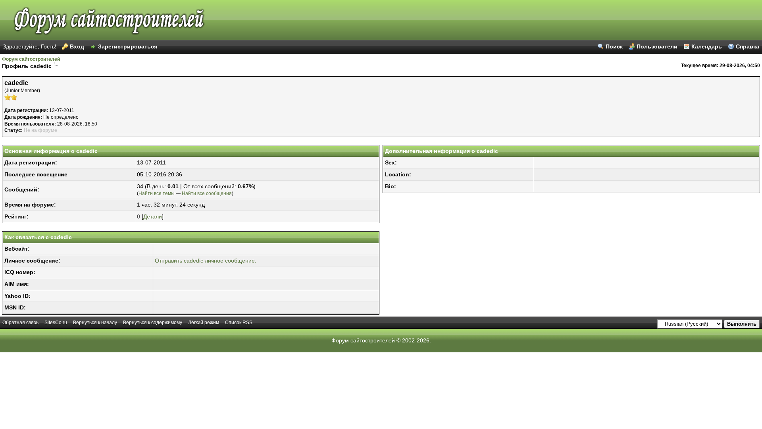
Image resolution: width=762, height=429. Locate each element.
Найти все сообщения (207, 193)
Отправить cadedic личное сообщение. (205, 260)
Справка (747, 46)
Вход (77, 46)
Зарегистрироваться (127, 46)
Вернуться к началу (95, 322)
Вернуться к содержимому (152, 322)
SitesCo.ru (55, 322)
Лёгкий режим (203, 322)
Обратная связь (20, 322)
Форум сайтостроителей (31, 59)
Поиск (614, 46)
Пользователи (657, 46)
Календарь (706, 46)
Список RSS (238, 322)
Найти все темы (157, 193)
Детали (152, 216)
